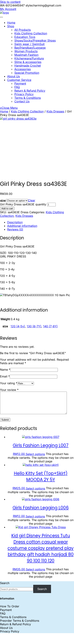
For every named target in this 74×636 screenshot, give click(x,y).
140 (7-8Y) (50, 326)
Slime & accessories (27, 62)
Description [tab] (15, 222)
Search (4, 583)
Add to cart (7, 208)
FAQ (17, 87)
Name (5, 369)
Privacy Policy (24, 94)
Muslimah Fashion (26, 55)
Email (5, 376)
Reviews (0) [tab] (15, 229)
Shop (10, 26)
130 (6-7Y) (34, 326)
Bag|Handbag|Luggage (30, 47)
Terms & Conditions (27, 98)
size (3, 200)
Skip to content (10, 2)
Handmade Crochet (27, 65)
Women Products (26, 51)
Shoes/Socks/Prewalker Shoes (35, 40)
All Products (22, 30)
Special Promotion (26, 72)
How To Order (9, 606)
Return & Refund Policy (29, 90)
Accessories (22, 69)
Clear (31, 200)
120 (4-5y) (18, 326)
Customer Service (19, 80)
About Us (13, 76)
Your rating (8, 383)
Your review (9, 390)
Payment (20, 83)
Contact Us (21, 101)
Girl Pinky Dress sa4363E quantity (23, 204)
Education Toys (24, 37)
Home (11, 22)
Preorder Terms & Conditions (19, 620)
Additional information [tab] (22, 226)
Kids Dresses (55, 111)
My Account (8, 9)
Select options (35, 454)
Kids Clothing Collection (30, 33)
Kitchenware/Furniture (29, 58)
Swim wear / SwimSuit (29, 44)
